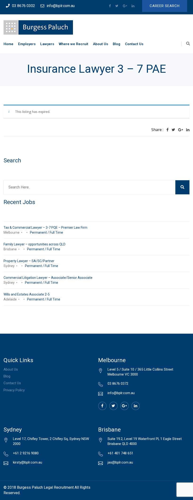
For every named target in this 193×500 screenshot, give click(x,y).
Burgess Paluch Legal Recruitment (45, 487)
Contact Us (134, 44)
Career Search (165, 6)
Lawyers (47, 44)
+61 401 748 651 (120, 453)
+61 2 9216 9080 (26, 453)
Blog (116, 44)
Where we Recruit (73, 44)
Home (8, 44)
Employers (27, 44)
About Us (100, 44)
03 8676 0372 (118, 383)
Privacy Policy (14, 390)
